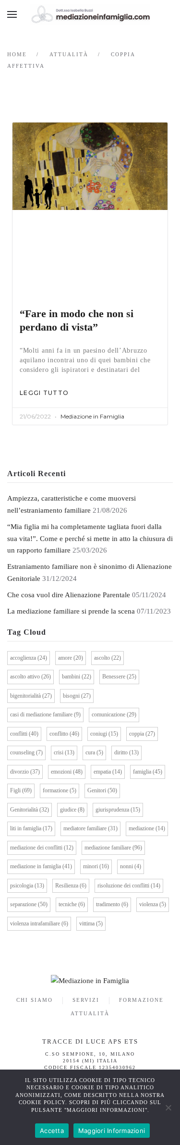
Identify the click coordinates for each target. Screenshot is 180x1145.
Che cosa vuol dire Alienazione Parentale (68, 595)
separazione (29, 904)
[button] (12, 14)
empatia (108, 771)
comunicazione (114, 714)
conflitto (64, 733)
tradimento (112, 904)
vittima (91, 923)
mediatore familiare (90, 828)
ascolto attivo (30, 676)
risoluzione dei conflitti (128, 885)
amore (70, 657)
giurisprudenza (118, 809)
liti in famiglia (31, 828)
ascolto (107, 657)
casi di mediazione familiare (45, 714)
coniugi (104, 733)
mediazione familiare (113, 847)
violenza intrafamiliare (39, 923)
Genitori (102, 790)
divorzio (25, 771)
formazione (59, 790)
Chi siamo (34, 1000)
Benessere (119, 676)
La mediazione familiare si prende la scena (71, 611)
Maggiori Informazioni (111, 1130)
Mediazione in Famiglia (92, 416)
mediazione (147, 828)
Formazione (141, 1000)
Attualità (90, 1013)
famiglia (147, 771)
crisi (64, 752)
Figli (21, 790)
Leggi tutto (44, 392)
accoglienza (28, 657)
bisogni (77, 695)
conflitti (24, 733)
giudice (72, 809)
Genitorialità (29, 809)
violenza (152, 904)
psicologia (27, 885)
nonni (130, 866)
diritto (126, 752)
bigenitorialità (31, 695)
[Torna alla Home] (90, 14)
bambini (76, 676)
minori (96, 866)
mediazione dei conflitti (41, 847)
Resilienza (70, 885)
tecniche (72, 904)
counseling (26, 752)
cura (94, 752)
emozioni (67, 771)
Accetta (52, 1130)
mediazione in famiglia (41, 866)
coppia (142, 733)
